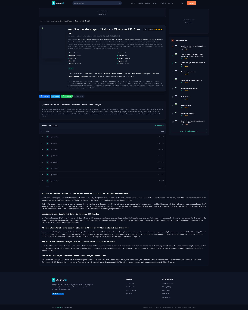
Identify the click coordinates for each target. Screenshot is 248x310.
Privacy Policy (166, 287)
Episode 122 (54, 137)
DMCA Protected (58, 294)
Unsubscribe (166, 297)
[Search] (120, 3)
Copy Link (80, 96)
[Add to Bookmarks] (145, 29)
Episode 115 (54, 181)
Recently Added (131, 290)
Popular (147, 3)
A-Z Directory (130, 283)
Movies (170, 3)
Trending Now (130, 287)
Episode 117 (54, 168)
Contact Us (165, 294)
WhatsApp (68, 96)
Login (182, 3)
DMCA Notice (166, 290)
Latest (155, 3)
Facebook (45, 96)
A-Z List (140, 3)
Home (133, 3)
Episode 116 (54, 175)
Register (191, 3)
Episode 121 (54, 143)
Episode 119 (54, 156)
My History (129, 294)
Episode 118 (54, 162)
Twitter (57, 96)
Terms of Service (167, 283)
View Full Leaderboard (187, 131)
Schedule (163, 3)
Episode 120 (54, 149)
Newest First (160, 125)
